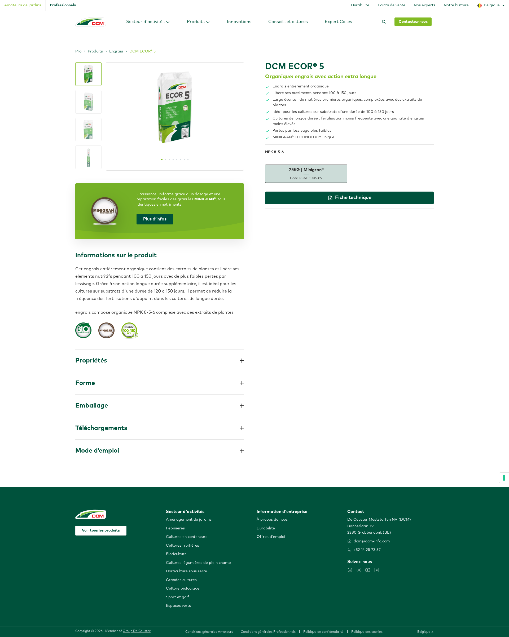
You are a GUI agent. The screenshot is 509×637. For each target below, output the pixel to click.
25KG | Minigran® (306, 174)
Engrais (116, 51)
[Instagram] (359, 570)
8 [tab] (187, 159)
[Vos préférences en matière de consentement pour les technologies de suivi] (504, 478)
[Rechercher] (383, 21)
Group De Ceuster (137, 631)
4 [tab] (173, 159)
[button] (148, 22)
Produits (95, 51)
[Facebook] (350, 570)
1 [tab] (162, 159)
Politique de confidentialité (323, 632)
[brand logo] (90, 21)
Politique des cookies (367, 632)
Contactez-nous (413, 22)
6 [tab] (180, 159)
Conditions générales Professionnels (268, 632)
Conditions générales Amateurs (209, 632)
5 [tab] (176, 159)
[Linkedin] (376, 570)
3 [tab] (169, 159)
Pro (78, 51)
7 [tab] (184, 159)
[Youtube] (367, 570)
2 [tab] (165, 159)
